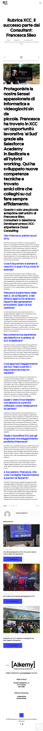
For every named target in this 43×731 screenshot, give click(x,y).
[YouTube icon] (20, 724)
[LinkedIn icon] (22, 724)
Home (8, 40)
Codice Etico (21, 696)
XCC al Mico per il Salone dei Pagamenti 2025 (19, 596)
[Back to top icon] (21, 715)
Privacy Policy (21, 698)
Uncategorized (28, 40)
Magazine (17, 40)
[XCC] (5, 3)
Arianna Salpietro (18, 61)
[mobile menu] (40, 3)
